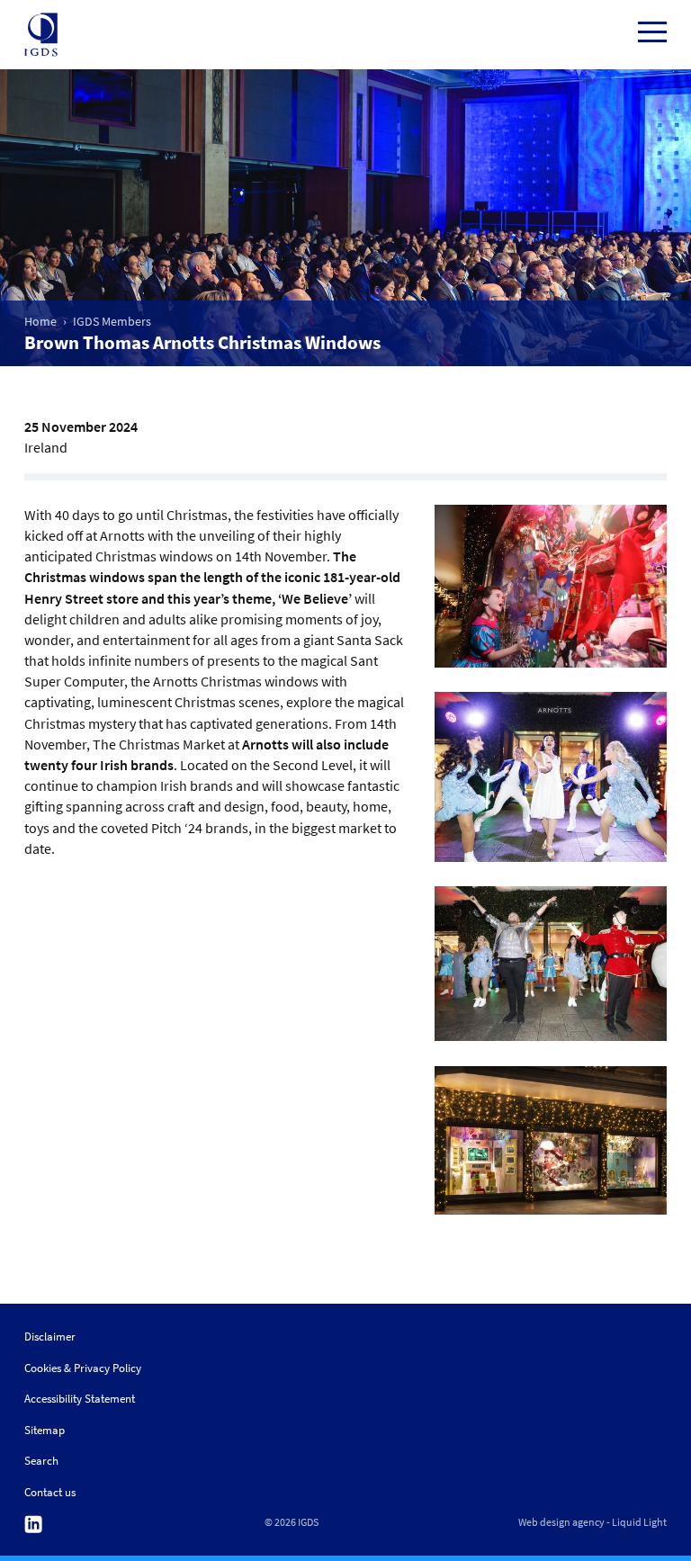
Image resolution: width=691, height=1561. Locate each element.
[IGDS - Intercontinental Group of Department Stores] (40, 35)
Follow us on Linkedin (33, 1524)
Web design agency (561, 1522)
